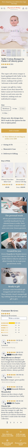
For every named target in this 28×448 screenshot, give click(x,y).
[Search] (5, 8)
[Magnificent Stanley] (14, 8)
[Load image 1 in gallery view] (14, 30)
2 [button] (10, 422)
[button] (5, 64)
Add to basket (14, 131)
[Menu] (1, 8)
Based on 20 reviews (9, 316)
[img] (11, 340)
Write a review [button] (14, 318)
